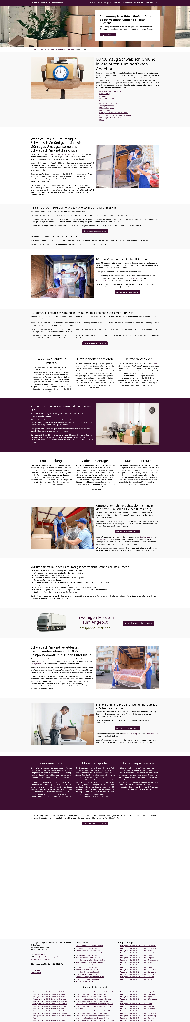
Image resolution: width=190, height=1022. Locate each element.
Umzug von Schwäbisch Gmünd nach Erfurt (92, 1018)
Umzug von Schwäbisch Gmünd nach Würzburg (137, 1006)
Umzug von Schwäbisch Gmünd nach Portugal (137, 974)
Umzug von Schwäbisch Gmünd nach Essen (48, 996)
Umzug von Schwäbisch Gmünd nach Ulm (135, 1011)
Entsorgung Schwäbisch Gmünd (88, 967)
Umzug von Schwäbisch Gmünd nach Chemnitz (93, 999)
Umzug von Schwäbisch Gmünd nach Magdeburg (94, 1004)
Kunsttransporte (146, 537)
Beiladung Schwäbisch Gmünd (87, 979)
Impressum (35, 970)
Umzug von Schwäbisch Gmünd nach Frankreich (138, 967)
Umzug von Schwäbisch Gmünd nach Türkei (136, 955)
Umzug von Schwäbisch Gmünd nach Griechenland (139, 960)
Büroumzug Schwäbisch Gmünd (88, 948)
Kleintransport (101, 280)
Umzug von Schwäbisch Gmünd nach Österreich (138, 969)
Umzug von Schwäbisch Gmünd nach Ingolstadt (138, 996)
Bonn (155, 364)
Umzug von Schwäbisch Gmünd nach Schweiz (137, 979)
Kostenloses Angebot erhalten (95, 231)
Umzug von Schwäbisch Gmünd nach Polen (136, 950)
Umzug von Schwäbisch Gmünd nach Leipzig (49, 999)
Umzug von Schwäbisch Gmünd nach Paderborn (138, 994)
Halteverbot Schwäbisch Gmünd (88, 955)
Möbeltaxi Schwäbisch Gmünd (87, 972)
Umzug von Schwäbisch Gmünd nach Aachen (93, 994)
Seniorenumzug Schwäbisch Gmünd (89, 962)
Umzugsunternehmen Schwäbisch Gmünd (47, 3)
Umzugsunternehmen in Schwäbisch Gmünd (65, 154)
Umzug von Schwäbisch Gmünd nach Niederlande (138, 965)
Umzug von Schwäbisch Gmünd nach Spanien (137, 977)
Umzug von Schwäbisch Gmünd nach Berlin (48, 992)
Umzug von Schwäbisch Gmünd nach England (137, 958)
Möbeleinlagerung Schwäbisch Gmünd (90, 960)
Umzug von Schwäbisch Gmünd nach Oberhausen (95, 1020)
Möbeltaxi (110, 103)
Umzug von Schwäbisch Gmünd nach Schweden (138, 953)
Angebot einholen (107, 34)
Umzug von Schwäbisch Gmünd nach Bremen (49, 1001)
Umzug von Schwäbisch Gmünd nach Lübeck (93, 1016)
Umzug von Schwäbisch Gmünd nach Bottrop (137, 1018)
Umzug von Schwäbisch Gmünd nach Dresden (49, 1006)
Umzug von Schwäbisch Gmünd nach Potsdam (49, 1008)
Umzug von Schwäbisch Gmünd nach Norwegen (138, 948)
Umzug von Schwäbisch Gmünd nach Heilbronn (137, 1008)
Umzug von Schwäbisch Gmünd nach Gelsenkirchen (95, 992)
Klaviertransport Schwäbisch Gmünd (90, 958)
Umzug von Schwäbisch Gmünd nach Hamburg (50, 1013)
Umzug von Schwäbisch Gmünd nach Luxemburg (138, 946)
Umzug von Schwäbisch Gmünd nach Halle (92, 1001)
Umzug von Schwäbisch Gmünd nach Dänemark (138, 972)
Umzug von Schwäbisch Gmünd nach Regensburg (138, 992)
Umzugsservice (70, 49)
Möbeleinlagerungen (107, 108)
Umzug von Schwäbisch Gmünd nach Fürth (136, 1004)
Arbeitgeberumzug (106, 106)
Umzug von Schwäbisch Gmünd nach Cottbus (49, 1004)
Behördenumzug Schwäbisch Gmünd (90, 977)
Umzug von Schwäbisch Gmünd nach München (50, 1020)
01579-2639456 (39, 954)
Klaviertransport (151, 734)
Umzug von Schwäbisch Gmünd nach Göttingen (137, 1020)
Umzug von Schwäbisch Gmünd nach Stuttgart (50, 1011)
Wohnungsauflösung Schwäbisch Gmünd (91, 965)
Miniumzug (135, 278)
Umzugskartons (102, 539)
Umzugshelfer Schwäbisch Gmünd (89, 974)
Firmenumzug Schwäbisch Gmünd (89, 953)
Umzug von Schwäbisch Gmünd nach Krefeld (93, 1011)
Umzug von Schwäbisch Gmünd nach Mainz (92, 1013)
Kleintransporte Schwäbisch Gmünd (89, 969)
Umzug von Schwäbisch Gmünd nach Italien (136, 962)
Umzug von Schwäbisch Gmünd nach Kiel (91, 996)
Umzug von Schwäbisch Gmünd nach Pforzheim (138, 1013)
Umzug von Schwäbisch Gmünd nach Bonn (48, 994)
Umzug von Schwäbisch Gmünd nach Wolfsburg (138, 1016)
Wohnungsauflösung (107, 98)
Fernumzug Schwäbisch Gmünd (88, 950)
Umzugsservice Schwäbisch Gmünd (89, 946)
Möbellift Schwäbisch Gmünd (87, 981)
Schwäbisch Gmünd (110, 117)
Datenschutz (36, 973)
